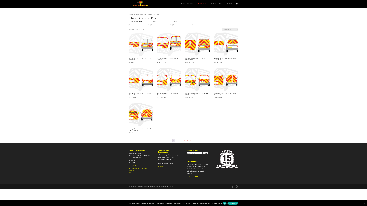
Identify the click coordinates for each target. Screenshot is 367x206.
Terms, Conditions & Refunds (138, 168)
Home (183, 4)
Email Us (160, 167)
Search (205, 153)
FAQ (130, 173)
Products (190, 4)
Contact (229, 4)
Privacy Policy (133, 166)
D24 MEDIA (169, 186)
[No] (365, 203)
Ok (225, 203)
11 (190, 141)
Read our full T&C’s (193, 177)
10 (187, 141)
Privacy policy (232, 203)
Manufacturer (201, 4)
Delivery (131, 170)
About (220, 4)
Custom (213, 4)
